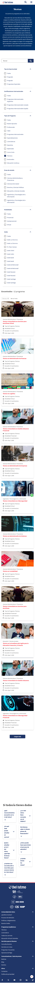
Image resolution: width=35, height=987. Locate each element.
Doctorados (10, 159)
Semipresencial (11, 221)
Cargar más (17, 736)
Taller (8, 131)
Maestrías (10, 145)
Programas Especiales (13, 84)
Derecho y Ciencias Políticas (15, 187)
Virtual (9, 225)
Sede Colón (10, 254)
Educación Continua (13, 163)
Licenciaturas (11, 141)
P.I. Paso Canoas (12, 247)
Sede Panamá (11, 272)
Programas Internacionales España (17, 108)
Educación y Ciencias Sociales (16, 191)
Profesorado (11, 127)
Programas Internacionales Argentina (15, 100)
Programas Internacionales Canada (17, 105)
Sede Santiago (11, 279)
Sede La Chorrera (12, 240)
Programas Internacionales (15, 134)
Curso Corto (10, 152)
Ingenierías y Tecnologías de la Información (16, 196)
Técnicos (9, 156)
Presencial (10, 217)
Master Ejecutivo (12, 123)
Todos (9, 73)
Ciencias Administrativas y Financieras (15, 179)
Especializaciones (12, 138)
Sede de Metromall (12, 265)
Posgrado (10, 77)
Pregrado (10, 80)
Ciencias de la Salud (13, 184)
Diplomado (10, 149)
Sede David (10, 258)
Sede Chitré (10, 250)
